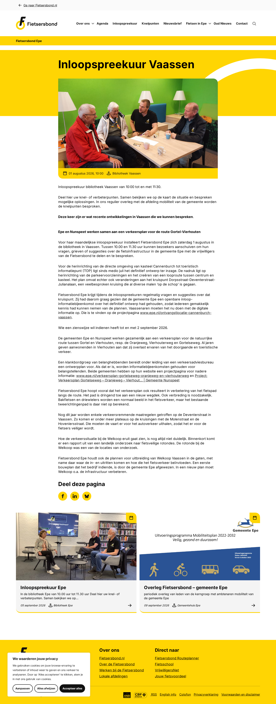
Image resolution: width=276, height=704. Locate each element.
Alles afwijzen (46, 688)
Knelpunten (150, 23)
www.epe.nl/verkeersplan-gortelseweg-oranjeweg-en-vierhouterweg (132, 376)
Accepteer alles (72, 688)
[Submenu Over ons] (92, 23)
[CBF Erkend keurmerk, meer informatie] (140, 695)
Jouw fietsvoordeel (170, 676)
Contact (242, 23)
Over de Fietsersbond (117, 664)
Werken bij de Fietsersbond (121, 670)
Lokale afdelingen (113, 676)
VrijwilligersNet (167, 670)
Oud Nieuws (223, 23)
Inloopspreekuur (125, 23)
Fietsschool (164, 664)
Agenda (102, 23)
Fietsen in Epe (196, 23)
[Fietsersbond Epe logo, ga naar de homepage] (36, 23)
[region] (49, 675)
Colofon (185, 694)
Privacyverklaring (206, 694)
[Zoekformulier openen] (256, 23)
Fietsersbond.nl (111, 658)
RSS (153, 694)
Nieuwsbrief (173, 23)
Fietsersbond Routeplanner (177, 658)
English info (168, 694)
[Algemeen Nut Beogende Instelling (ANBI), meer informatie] (127, 695)
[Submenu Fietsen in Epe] (209, 23)
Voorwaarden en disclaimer (240, 694)
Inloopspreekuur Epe (43, 587)
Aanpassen (22, 688)
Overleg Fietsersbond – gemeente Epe (185, 587)
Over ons (83, 23)
